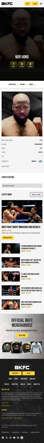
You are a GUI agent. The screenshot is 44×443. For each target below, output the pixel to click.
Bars (10, 379)
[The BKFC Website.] (22, 367)
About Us (36, 384)
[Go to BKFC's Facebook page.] (3, 437)
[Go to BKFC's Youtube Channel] (14, 437)
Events (6, 384)
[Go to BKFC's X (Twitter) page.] (6, 437)
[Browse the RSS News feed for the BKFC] (18, 437)
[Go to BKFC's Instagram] (10, 437)
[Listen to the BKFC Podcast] (22, 437)
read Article (7, 238)
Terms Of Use (15, 432)
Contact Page (35, 413)
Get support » (18, 418)
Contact (33, 379)
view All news (36, 195)
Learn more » (5, 402)
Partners (24, 379)
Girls (16, 379)
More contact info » (7, 418)
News (29, 384)
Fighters (15, 384)
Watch (22, 384)
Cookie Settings (34, 432)
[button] (41, 3)
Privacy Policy (5, 432)
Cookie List (25, 432)
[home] (7, 3)
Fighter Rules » (6, 405)
